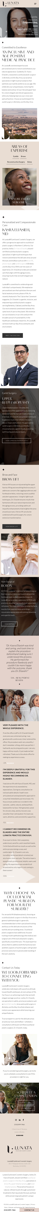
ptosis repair (7, 264)
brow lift (30, 261)
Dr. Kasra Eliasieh (20, 248)
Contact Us (29, 1210)
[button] (35, 4)
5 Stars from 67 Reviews (19, 1129)
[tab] (15, 156)
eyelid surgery (20, 264)
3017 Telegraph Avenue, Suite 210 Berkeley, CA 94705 (19, 1163)
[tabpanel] (19, 188)
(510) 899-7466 (10, 1210)
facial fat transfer (10, 1004)
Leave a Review (19, 1132)
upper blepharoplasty (19, 1184)
